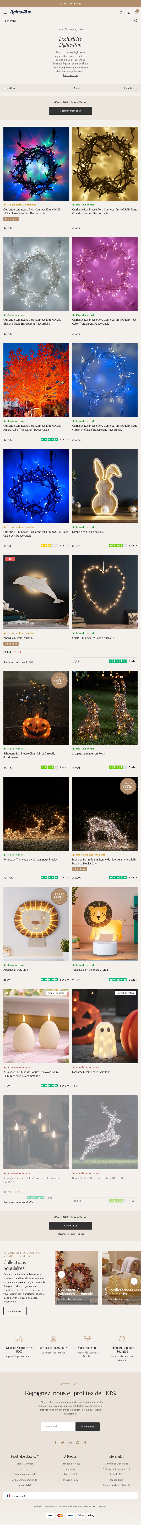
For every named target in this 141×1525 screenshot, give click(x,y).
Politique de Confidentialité (116, 1469)
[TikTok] (85, 1442)
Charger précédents (70, 110)
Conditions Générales (116, 1463)
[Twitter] (62, 1442)
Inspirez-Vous (70, 1479)
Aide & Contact (25, 1463)
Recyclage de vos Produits (116, 1485)
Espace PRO (116, 1479)
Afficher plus (70, 1225)
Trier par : (78, 88)
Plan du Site (116, 1474)
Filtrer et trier (9, 88)
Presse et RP (70, 1474)
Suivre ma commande (24, 1474)
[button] (121, 12)
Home (60, 29)
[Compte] (128, 12)
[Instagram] (70, 1442)
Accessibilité (24, 1485)
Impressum (70, 1469)
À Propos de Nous (70, 1463)
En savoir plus (70, 75)
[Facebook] (55, 1442)
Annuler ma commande (24, 1479)
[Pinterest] (77, 1442)
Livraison (24, 1469)
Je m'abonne (87, 1426)
